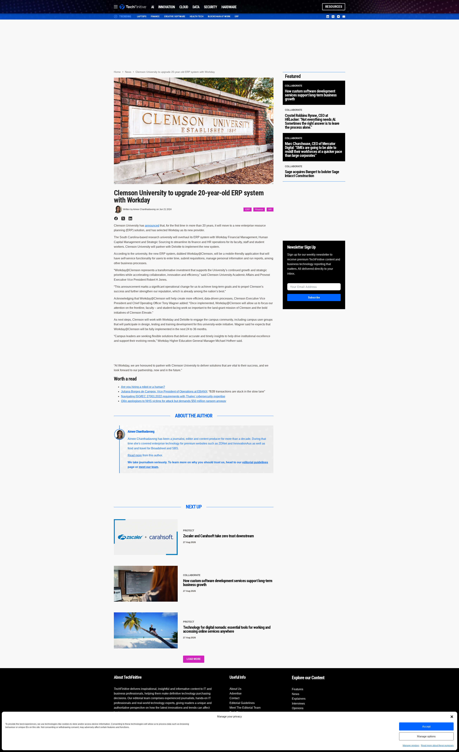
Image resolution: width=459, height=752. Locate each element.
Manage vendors (411, 745)
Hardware (228, 7)
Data (196, 7)
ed (157, 225)
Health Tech (196, 16)
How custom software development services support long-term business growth (227, 583)
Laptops (141, 16)
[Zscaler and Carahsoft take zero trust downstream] (146, 537)
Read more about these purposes (437, 745)
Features (297, 689)
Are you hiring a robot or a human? (143, 386)
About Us (235, 688)
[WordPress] (343, 16)
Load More (194, 659)
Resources (333, 6)
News (295, 694)
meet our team (148, 466)
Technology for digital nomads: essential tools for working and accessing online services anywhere (226, 629)
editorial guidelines (255, 462)
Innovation (166, 7)
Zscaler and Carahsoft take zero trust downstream (218, 536)
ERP (237, 16)
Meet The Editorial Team (245, 707)
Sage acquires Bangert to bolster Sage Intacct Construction (312, 174)
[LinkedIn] (327, 16)
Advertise (236, 693)
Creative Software (174, 16)
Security (210, 7)
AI (152, 7)
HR (270, 209)
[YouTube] (338, 16)
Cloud (183, 7)
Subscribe (314, 297)
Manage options (426, 736)
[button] (452, 716)
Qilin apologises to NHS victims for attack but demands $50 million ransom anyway (173, 401)
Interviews (298, 703)
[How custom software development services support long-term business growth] (146, 584)
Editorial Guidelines (242, 703)
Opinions (297, 708)
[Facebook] (116, 218)
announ (150, 225)
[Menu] (116, 7)
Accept (426, 726)
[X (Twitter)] (333, 16)
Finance (155, 16)
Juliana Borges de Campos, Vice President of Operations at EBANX (164, 391)
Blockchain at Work (219, 16)
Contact (234, 698)
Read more (135, 455)
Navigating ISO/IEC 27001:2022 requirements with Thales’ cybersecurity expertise (173, 396)
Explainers (299, 698)
